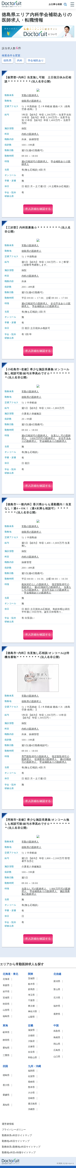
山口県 (56, 1056)
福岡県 (31, 1071)
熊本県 (31, 1087)
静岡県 (6, 1040)
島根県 (56, 1037)
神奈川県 (32, 1011)
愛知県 (6, 1048)
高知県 (6, 1105)
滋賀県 (31, 1030)
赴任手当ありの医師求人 (55, 590)
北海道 (6, 979)
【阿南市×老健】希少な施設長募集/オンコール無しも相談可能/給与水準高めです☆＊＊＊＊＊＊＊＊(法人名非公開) (37, 823)
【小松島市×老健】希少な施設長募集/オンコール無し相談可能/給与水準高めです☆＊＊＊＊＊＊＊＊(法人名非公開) (37, 373)
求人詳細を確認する (38, 208)
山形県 (6, 1010)
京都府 (31, 1035)
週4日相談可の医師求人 (35, 161)
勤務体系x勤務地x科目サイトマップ (21, 1147)
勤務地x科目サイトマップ (16, 1141)
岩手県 (6, 991)
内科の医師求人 (30, 134)
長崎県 (31, 1082)
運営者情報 (8, 1124)
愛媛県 (6, 1095)
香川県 (6, 1085)
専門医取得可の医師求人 (35, 756)
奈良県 (31, 1052)
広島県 (56, 1050)
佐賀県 (31, 1076)
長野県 (56, 1014)
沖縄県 (31, 1109)
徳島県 (7, 60)
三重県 (6, 1055)
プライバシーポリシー (14, 1129)
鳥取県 (56, 1031)
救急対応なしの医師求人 (35, 584)
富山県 (56, 989)
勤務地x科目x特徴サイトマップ (19, 1152)
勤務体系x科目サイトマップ (17, 1135)
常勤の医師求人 (30, 95)
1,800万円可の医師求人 (43, 438)
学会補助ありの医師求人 (45, 306)
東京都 (31, 1006)
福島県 (6, 1016)
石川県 (56, 998)
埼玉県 (31, 995)
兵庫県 (31, 1047)
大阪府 (31, 1041)
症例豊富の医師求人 (45, 759)
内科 (19, 60)
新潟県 (56, 981)
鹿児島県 (32, 1104)
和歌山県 (32, 1057)
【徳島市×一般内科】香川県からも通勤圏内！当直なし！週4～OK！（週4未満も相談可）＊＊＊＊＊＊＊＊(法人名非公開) (38, 508)
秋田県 (6, 1004)
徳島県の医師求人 (31, 101)
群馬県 (31, 989)
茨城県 (31, 978)
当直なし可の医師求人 (34, 888)
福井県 (56, 1006)
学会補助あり (36, 60)
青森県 (6, 985)
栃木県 (31, 984)
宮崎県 (31, 1098)
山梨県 (31, 1017)
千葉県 (31, 1000)
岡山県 (56, 1044)
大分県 (31, 1093)
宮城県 (6, 998)
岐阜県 (6, 1032)
